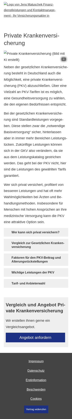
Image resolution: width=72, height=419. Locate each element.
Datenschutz (36, 370)
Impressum (36, 361)
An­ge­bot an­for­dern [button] (35, 337)
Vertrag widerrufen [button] (36, 409)
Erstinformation (36, 380)
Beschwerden (36, 389)
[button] (36, 232)
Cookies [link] (36, 398)
